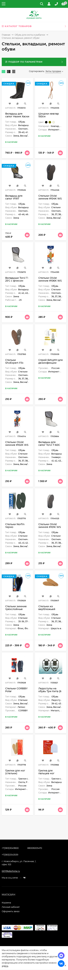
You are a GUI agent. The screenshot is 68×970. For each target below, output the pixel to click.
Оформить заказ (10, 911)
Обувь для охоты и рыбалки (30, 34)
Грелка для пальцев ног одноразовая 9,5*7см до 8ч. (47, 774)
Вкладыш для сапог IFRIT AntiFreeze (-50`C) (16, 198)
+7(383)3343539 (10, 854)
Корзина (6, 902)
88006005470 (34, 848)
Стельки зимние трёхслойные (16, 608)
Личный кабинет (11, 907)
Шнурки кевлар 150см (48, 115)
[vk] (24, 877)
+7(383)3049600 (10, 848)
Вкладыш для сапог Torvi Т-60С (49, 443)
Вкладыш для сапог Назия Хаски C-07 (17, 116)
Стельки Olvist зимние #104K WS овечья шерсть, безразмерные (50, 200)
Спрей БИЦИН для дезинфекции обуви (50, 362)
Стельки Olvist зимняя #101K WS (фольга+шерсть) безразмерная (49, 528)
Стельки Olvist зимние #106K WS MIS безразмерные (50, 282)
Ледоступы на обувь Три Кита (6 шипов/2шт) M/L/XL (50, 691)
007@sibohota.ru (11, 871)
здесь (5, 965)
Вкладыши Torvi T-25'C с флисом (16, 279)
